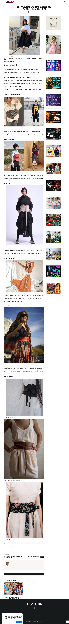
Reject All (13, 622)
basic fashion (17, 81)
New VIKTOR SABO (7, 480)
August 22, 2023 (14, 596)
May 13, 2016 (34, 582)
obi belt (17, 59)
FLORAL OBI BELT (8, 539)
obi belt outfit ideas (9, 549)
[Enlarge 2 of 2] (42, 142)
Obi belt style (18, 549)
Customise (7, 622)
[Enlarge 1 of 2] (22, 142)
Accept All (19, 622)
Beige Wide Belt (8, 246)
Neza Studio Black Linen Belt (10, 417)
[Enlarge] (38, 17)
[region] (12, 618)
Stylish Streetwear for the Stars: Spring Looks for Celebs (34, 585)
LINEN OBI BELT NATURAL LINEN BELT (12, 293)
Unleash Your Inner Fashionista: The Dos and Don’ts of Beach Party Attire (14, 598)
